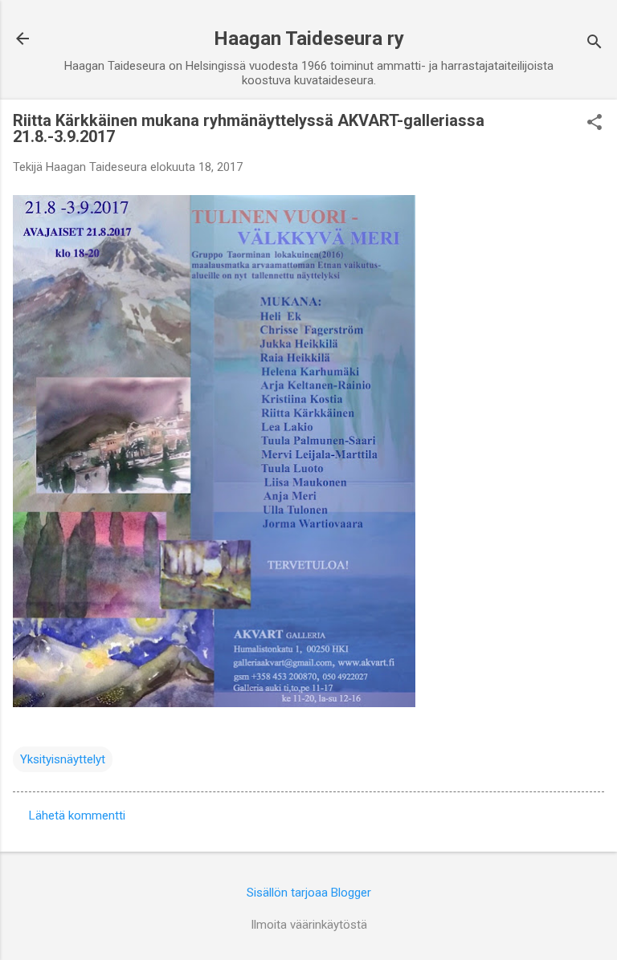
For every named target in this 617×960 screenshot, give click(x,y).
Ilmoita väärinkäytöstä (309, 924)
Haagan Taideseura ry (309, 38)
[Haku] (594, 43)
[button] (594, 123)
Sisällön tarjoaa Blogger (309, 892)
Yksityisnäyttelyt (62, 759)
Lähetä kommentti (77, 815)
